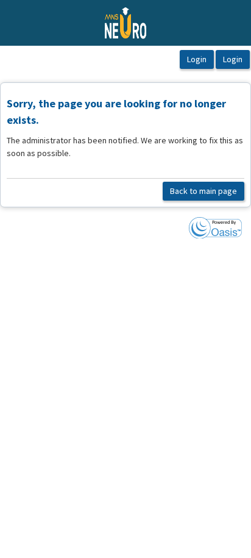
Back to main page (203, 190)
